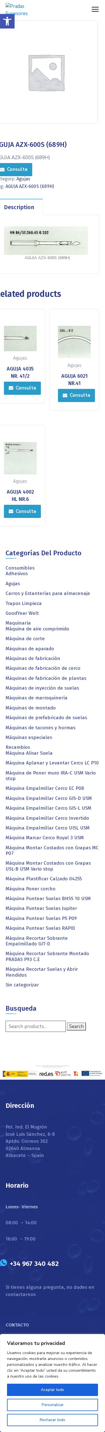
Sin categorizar (22, 985)
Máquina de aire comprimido (37, 629)
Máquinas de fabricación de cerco (43, 668)
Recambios (18, 747)
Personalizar (53, 1404)
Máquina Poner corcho (30, 889)
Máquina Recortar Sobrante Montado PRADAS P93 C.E (47, 956)
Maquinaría (18, 623)
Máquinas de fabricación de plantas (46, 678)
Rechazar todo (52, 1420)
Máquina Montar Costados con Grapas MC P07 (52, 850)
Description (19, 207)
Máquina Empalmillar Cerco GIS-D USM (49, 798)
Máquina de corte (25, 639)
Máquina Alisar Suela (29, 753)
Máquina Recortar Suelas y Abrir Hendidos (42, 972)
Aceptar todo (52, 1389)
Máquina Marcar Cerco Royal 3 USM (45, 838)
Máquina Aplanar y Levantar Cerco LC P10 (52, 763)
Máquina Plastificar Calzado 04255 (44, 879)
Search (76, 1026)
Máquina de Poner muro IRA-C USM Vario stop (51, 775)
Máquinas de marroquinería (36, 698)
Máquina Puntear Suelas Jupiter (41, 908)
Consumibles (20, 568)
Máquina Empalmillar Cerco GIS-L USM (48, 808)
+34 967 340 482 (34, 1264)
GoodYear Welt (22, 613)
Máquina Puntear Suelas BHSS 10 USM (48, 899)
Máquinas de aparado (30, 649)
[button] (7, 21)
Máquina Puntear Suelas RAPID (40, 928)
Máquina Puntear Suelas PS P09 (41, 918)
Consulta (26, 388)
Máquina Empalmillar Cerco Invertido (47, 818)
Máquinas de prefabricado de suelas (46, 718)
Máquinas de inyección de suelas (42, 688)
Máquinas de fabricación (33, 658)
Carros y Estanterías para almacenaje (48, 593)
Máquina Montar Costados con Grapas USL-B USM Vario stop (48, 866)
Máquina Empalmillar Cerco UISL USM (48, 828)
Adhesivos (17, 574)
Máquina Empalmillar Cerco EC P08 (45, 788)
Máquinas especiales (29, 737)
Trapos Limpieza (24, 603)
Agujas (23, 178)
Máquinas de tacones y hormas (40, 728)
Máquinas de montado (31, 708)
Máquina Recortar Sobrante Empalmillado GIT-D (37, 941)
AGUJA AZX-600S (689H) (30, 186)
